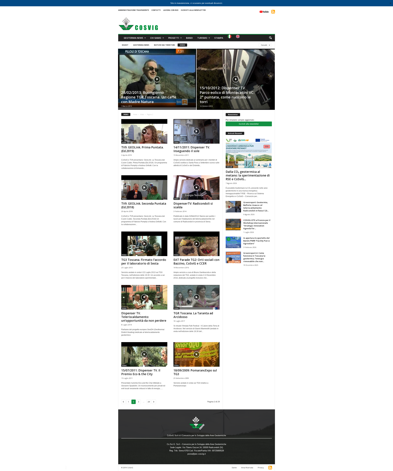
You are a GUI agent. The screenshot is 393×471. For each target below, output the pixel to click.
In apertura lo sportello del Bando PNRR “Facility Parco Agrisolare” (256, 241)
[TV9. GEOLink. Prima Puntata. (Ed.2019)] (144, 131)
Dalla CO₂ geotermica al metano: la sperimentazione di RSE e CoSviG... (248, 175)
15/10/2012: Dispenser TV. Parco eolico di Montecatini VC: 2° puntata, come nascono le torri (227, 94)
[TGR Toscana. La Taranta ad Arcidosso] (196, 297)
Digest (125, 45)
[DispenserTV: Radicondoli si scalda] (196, 187)
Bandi (189, 37)
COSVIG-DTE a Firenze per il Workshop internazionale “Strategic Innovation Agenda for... (256, 224)
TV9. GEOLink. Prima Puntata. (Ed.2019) (142, 149)
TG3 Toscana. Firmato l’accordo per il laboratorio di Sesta (143, 261)
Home (135, 114)
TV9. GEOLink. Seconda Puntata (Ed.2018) (143, 205)
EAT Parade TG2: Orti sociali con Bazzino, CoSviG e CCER (196, 261)
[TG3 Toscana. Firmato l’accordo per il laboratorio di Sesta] (144, 244)
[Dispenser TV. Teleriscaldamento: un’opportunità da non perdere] (144, 297)
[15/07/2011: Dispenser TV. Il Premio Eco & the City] (144, 354)
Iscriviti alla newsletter (249, 124)
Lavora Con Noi (170, 10)
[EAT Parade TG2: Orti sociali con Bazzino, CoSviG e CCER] (196, 244)
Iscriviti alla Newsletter (193, 10)
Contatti (156, 10)
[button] (270, 38)
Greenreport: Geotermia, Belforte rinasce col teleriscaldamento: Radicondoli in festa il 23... (255, 206)
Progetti (173, 37)
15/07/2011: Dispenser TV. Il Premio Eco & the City (140, 372)
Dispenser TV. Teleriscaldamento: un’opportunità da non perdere (143, 317)
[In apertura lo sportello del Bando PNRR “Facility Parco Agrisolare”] (233, 242)
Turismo (202, 37)
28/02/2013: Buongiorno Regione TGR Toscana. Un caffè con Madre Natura (148, 97)
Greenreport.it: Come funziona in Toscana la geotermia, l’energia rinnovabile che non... (254, 257)
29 (149, 402)
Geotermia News (133, 37)
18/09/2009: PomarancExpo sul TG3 (195, 372)
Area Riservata (247, 467)
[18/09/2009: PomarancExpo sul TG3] (196, 354)
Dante (234, 467)
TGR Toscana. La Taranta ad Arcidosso (193, 315)
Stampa (218, 37)
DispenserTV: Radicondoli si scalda (193, 205)
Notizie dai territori (164, 45)
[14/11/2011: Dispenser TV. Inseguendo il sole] (196, 131)
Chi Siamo (155, 37)
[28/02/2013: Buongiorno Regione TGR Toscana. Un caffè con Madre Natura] (157, 78)
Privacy (261, 467)
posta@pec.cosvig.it (196, 454)
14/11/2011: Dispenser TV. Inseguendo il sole (191, 149)
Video (182, 45)
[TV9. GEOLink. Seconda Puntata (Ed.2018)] (144, 187)
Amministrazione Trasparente (133, 10)
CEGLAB (229, 167)
